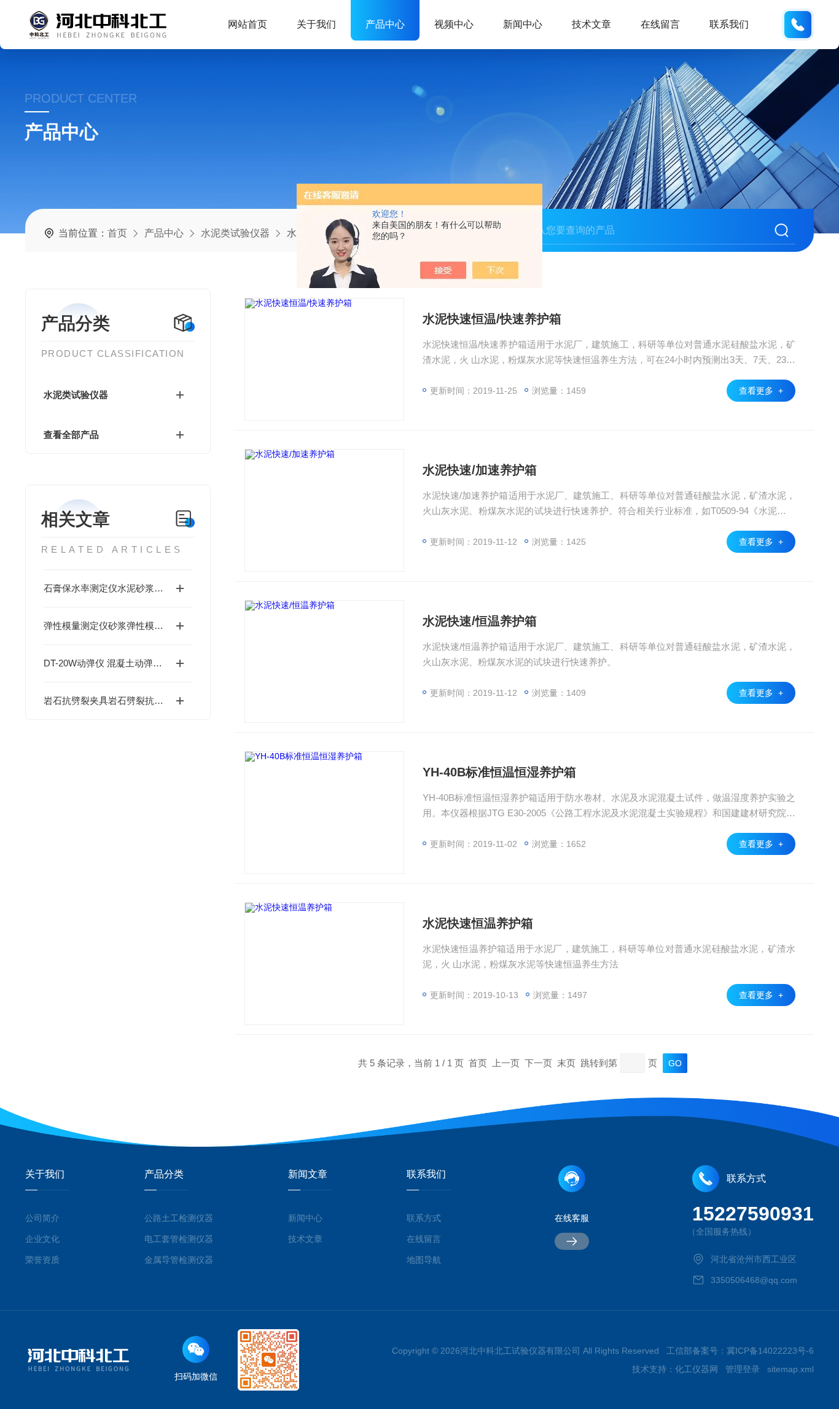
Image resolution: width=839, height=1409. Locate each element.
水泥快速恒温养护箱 (478, 923)
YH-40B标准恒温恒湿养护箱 (499, 772)
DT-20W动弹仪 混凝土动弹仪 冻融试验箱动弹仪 (118, 663)
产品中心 (385, 24)
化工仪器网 (696, 1369)
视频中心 (454, 24)
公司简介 (42, 1218)
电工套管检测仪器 (178, 1239)
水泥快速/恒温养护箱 (480, 621)
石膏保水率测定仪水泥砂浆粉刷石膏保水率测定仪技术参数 (118, 588)
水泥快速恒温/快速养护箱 (492, 319)
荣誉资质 (42, 1260)
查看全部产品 (71, 434)
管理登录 (742, 1369)
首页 (117, 233)
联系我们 (729, 24)
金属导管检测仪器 (178, 1260)
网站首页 (247, 24)
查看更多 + (761, 391)
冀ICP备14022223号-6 (770, 1351)
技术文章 (591, 24)
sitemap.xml (790, 1369)
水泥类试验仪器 (235, 233)
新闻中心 (522, 24)
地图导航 (424, 1260)
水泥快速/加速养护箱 (480, 470)
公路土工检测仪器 (178, 1218)
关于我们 (316, 24)
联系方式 (424, 1218)
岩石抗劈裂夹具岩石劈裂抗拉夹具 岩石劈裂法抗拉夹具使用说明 (118, 700)
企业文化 (42, 1239)
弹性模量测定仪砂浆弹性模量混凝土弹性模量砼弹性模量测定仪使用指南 (118, 625)
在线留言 (660, 24)
